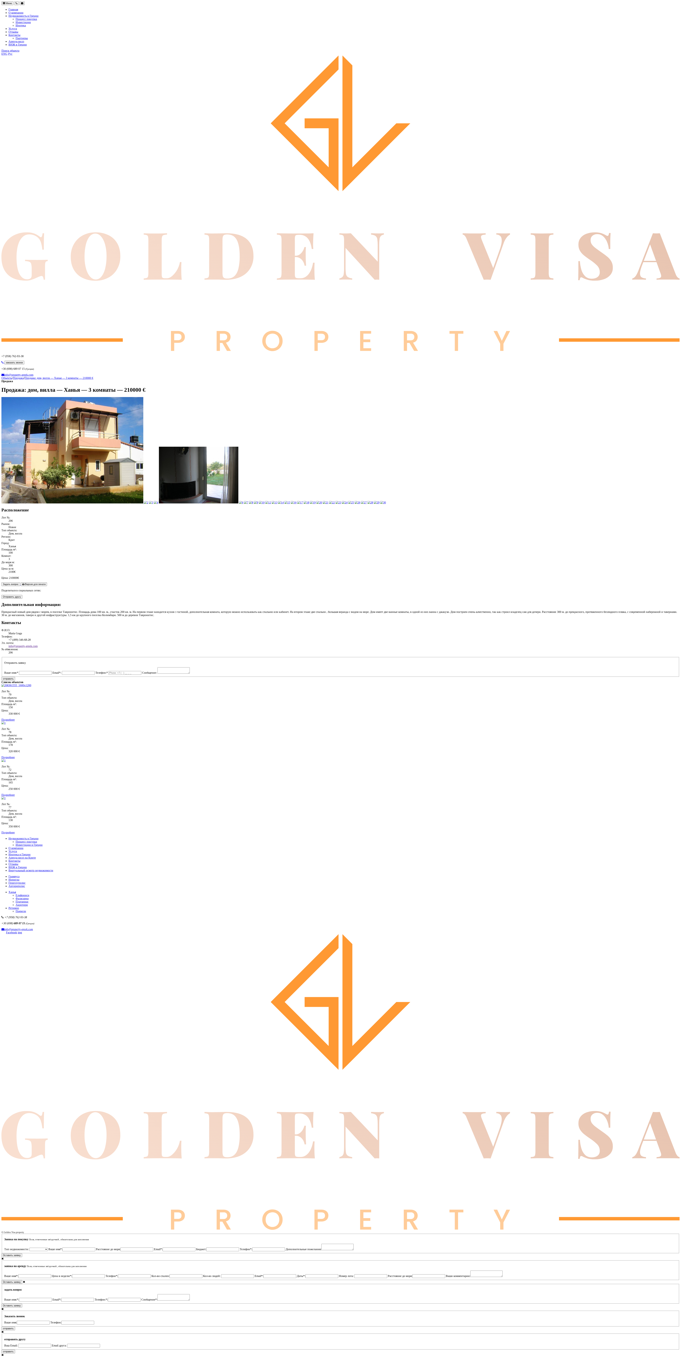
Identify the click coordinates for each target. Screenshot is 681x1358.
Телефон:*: (101, 1299)
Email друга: (59, 1345)
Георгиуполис (17, 882)
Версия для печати (35, 584)
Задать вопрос (11, 584)
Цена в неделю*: (62, 1275)
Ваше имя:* (11, 672)
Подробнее (8, 719)
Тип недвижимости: (16, 1249)
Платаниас (22, 901)
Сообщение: (149, 672)
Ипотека (21, 25)
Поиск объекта (10, 50)
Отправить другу (12, 596)
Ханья (12, 892)
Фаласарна (22, 898)
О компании (16, 12)
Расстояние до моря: (108, 1249)
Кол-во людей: (212, 1275)
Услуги (13, 28)
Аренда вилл (16, 41)
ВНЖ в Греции (18, 44)
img (20, 932)
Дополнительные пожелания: (303, 1249)
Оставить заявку (12, 1255)
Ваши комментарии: (458, 1275)
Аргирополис (17, 886)
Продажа (18, 377)
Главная (13, 9)
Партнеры (22, 38)
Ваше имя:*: (11, 1299)
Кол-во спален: (160, 1275)
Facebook (11, 932)
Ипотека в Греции (20, 854)
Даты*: (301, 1275)
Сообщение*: (149, 1299)
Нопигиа (14, 879)
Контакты (14, 35)
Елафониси (22, 895)
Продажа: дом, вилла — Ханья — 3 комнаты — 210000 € (58, 377)
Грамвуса (14, 876)
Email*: (57, 672)
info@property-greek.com (18, 374)
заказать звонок (14, 362)
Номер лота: (346, 1275)
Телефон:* (102, 672)
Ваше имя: (10, 1322)
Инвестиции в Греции (29, 844)
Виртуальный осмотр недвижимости (31, 870)
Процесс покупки (26, 19)
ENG (4, 53)
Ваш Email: (11, 1345)
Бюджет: (201, 1249)
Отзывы (13, 31)
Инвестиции (23, 22)
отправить (8, 678)
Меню (8, 3)
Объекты (6, 377)
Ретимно (14, 908)
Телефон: (55, 1322)
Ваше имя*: (55, 1249)
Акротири (22, 904)
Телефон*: (246, 1249)
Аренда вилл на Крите (22, 857)
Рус (10, 53)
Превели (21, 911)
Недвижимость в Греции (23, 15)
